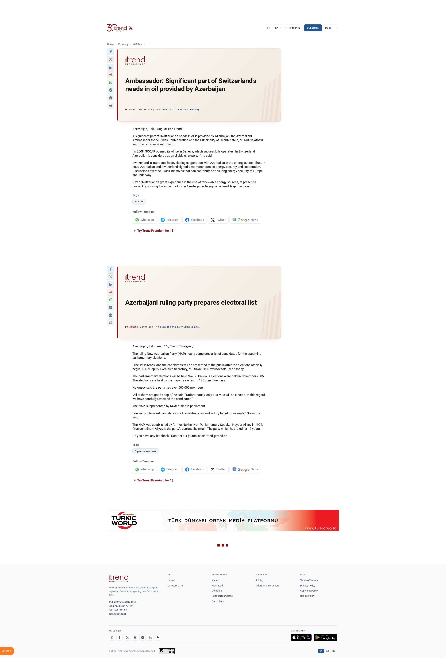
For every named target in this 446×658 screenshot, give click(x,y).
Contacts (217, 590)
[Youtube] (135, 637)
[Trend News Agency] (118, 578)
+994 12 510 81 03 (118, 609)
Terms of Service (309, 580)
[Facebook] (119, 637)
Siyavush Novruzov (145, 451)
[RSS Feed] (158, 637)
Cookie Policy (307, 595)
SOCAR (139, 201)
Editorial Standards (222, 595)
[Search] (268, 27)
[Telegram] (142, 637)
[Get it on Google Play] (325, 637)
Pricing (259, 580)
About (215, 580)
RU (333, 651)
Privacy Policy (307, 585)
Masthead (217, 585)
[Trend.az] (120, 28)
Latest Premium (176, 585)
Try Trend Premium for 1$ (155, 230)
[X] (127, 637)
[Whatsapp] (112, 637)
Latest (171, 580)
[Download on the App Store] (301, 637)
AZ (327, 651)
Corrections (218, 601)
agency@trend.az (117, 613)
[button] (110, 52)
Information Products (267, 585)
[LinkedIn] (150, 637)
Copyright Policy (309, 590)
